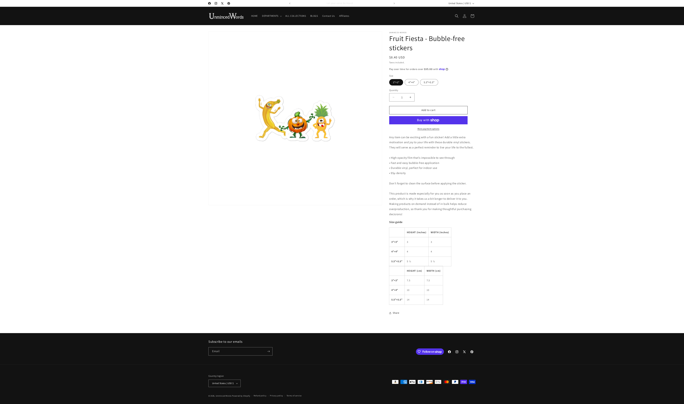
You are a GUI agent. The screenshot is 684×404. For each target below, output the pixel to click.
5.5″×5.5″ (429, 82)
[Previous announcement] (290, 3)
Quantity (393, 90)
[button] (271, 16)
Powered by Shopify (241, 396)
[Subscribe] (268, 351)
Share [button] (396, 312)
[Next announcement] (394, 3)
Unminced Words (224, 396)
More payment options (428, 128)
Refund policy (260, 395)
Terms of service (294, 395)
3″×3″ (396, 82)
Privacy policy (276, 395)
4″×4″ (411, 82)
